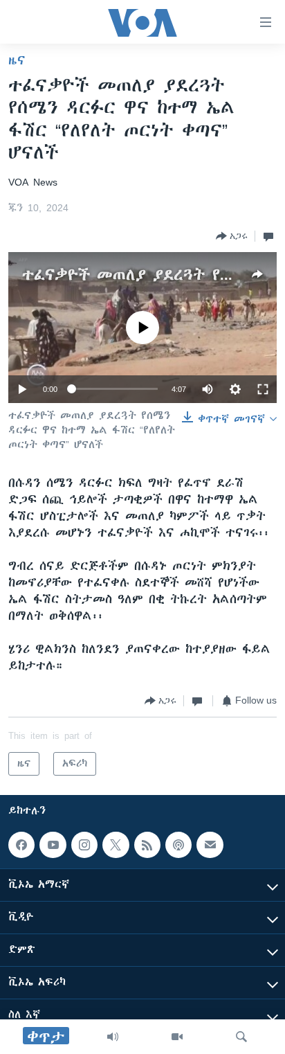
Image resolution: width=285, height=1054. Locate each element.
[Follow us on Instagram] (84, 845)
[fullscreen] (263, 389)
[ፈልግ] (241, 1036)
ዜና (17, 60)
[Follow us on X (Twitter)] (115, 845)
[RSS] (147, 845)
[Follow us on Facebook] (21, 845)
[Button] (232, 236)
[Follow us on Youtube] (52, 845)
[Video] (177, 1036)
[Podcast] (178, 845)
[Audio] (113, 1036)
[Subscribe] (209, 845)
